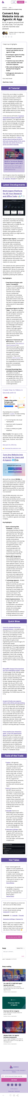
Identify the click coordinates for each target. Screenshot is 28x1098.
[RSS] (20, 1084)
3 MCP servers (16, 358)
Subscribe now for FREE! (14, 937)
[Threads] (16, 1084)
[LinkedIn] (12, 1084)
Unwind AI (6, 912)
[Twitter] (8, 1084)
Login (13, 2)
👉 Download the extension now (12, 448)
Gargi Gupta (21, 32)
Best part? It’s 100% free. (10, 445)
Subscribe (20, 2)
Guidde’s (12, 414)
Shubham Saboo (13, 32)
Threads (12, 178)
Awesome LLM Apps (12, 829)
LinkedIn (7, 178)
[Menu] (26, 2)
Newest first (20, 948)
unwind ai (4, 7)
